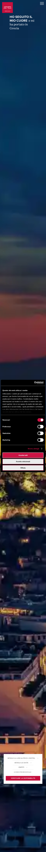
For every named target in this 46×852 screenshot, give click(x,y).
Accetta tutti (23, 455)
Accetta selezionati (23, 461)
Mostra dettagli (33, 449)
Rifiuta (23, 468)
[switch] (40, 426)
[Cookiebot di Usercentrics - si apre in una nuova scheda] (34, 382)
